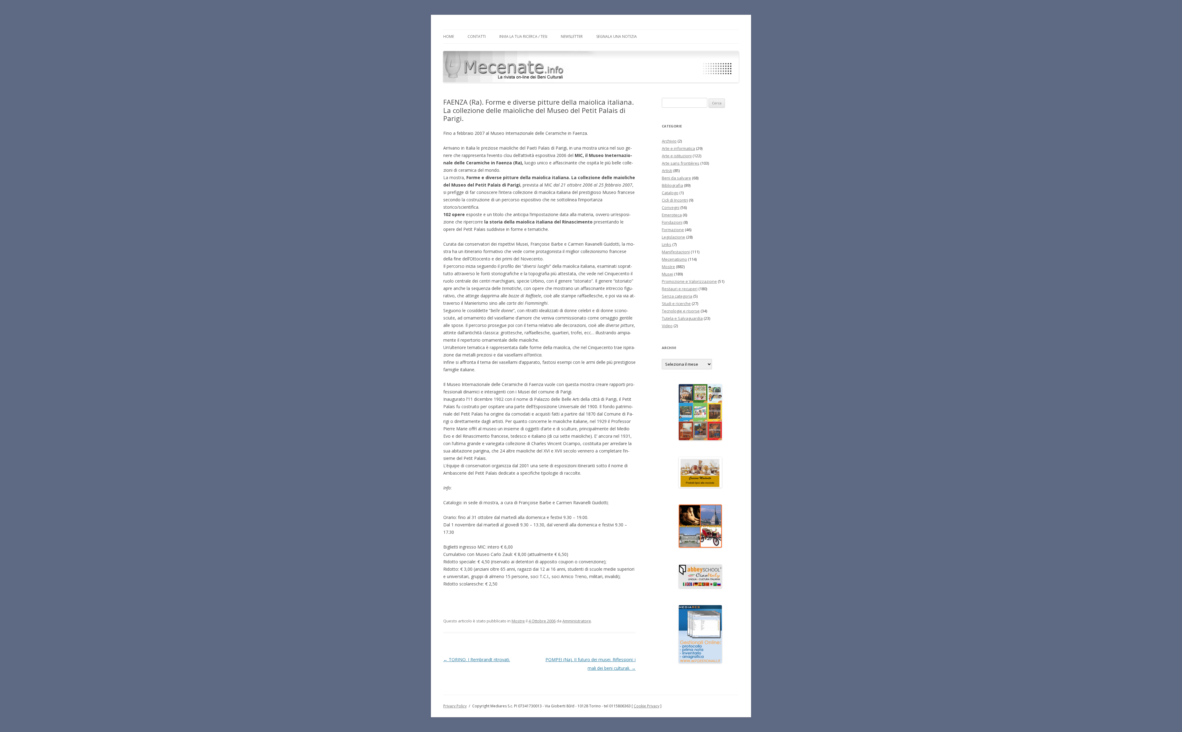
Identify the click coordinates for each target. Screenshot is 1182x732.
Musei (667, 274)
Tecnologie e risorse (681, 311)
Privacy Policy (455, 706)
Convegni (670, 207)
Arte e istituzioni (677, 156)
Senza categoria (677, 296)
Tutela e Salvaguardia (682, 318)
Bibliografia (672, 185)
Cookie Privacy (646, 706)
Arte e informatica (678, 148)
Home (448, 36)
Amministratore (576, 621)
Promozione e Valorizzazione (689, 281)
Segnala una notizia (616, 36)
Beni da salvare (676, 178)
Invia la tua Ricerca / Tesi (523, 36)
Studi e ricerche (676, 303)
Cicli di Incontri (675, 200)
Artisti (667, 170)
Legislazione (673, 237)
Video (667, 325)
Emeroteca (672, 215)
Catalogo (670, 192)
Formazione (673, 229)
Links (666, 244)
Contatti (477, 36)
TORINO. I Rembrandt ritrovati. (476, 659)
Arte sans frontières (680, 163)
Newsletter (572, 36)
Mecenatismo (674, 259)
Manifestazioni (676, 252)
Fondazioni (672, 222)
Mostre (518, 621)
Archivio (669, 141)
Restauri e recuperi (680, 289)
